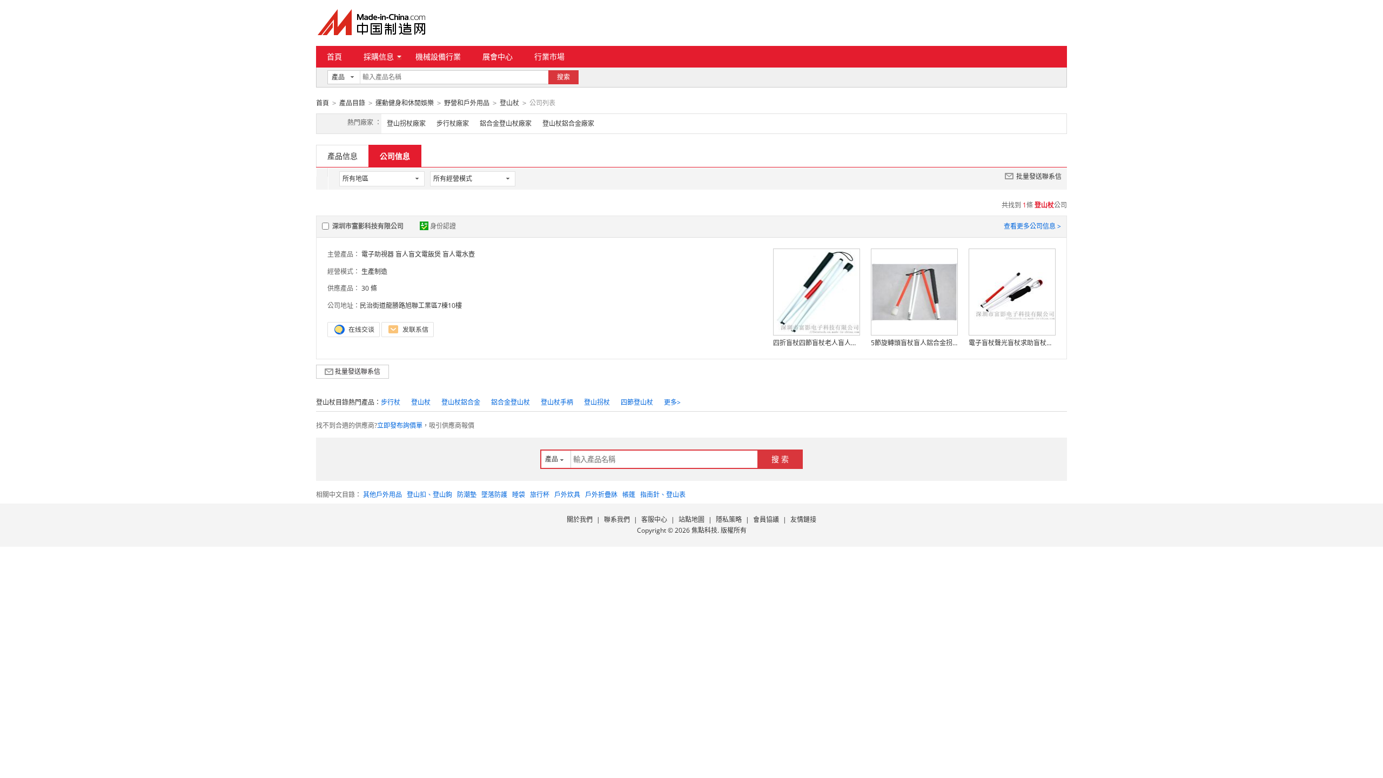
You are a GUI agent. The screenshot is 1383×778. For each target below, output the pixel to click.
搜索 (563, 77)
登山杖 (509, 103)
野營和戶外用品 (466, 103)
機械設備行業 (438, 56)
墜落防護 (494, 494)
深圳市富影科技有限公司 (368, 226)
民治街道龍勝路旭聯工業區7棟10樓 (411, 305)
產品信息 (342, 156)
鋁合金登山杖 (510, 402)
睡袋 (518, 494)
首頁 (334, 56)
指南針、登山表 (663, 494)
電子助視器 (377, 254)
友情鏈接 (803, 519)
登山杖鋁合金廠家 (568, 123)
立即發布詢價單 (399, 425)
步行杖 (390, 402)
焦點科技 (704, 530)
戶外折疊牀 (601, 494)
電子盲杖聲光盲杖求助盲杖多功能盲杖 (1012, 342)
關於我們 (580, 519)
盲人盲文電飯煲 (418, 254)
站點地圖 (691, 519)
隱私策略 (729, 519)
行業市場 (549, 56)
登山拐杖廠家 (406, 123)
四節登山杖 (637, 402)
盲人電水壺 (458, 254)
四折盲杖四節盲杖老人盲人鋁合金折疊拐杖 (816, 342)
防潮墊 (466, 494)
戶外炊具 (567, 494)
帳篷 (628, 494)
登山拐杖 (597, 402)
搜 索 (780, 459)
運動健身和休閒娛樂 (404, 103)
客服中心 (654, 519)
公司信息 (395, 156)
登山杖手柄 (557, 402)
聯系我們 (617, 519)
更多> (672, 402)
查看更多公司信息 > (1032, 226)
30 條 (369, 288)
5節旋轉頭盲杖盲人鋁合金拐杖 (914, 342)
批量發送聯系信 (1039, 176)
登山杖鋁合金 (460, 402)
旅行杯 (539, 494)
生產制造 (374, 271)
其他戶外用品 (382, 494)
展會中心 (497, 56)
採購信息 (379, 56)
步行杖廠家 (453, 123)
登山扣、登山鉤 (429, 494)
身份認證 (443, 226)
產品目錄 (352, 103)
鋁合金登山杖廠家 (506, 123)
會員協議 (766, 519)
